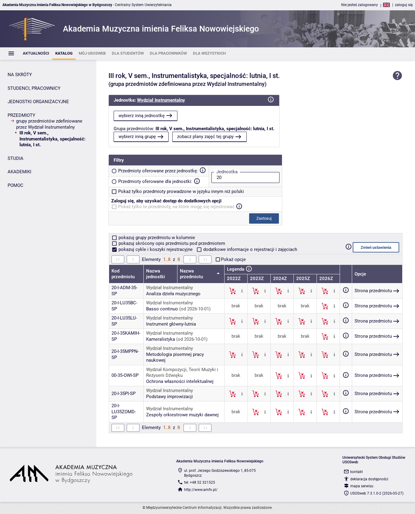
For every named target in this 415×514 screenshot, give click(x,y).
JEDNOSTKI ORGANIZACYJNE (38, 101)
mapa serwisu (361, 486)
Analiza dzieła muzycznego (173, 293)
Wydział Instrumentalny (161, 100)
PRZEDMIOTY (21, 115)
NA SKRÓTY (20, 74)
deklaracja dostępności (369, 479)
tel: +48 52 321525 (199, 482)
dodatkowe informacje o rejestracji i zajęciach (249, 249)
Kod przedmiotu (123, 274)
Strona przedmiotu (373, 290)
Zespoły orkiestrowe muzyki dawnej (182, 415)
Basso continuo (162, 309)
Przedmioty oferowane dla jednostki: (155, 181)
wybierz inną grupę (137, 136)
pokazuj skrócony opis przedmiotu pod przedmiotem (171, 243)
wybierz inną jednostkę (141, 115)
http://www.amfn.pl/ (201, 490)
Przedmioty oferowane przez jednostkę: (158, 171)
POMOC (15, 185)
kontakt (356, 472)
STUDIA (15, 158)
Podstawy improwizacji (169, 396)
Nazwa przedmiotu (192, 274)
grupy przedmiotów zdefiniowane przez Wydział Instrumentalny (49, 124)
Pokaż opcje (233, 259)
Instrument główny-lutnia (171, 324)
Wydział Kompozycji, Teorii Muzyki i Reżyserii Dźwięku (182, 372)
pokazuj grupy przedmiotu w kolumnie (156, 237)
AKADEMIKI (19, 171)
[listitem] (36, 53)
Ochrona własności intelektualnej (180, 381)
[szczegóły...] (242, 290)
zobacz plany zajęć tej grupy (205, 136)
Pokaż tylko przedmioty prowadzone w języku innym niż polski (181, 191)
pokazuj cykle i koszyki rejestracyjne (155, 249)
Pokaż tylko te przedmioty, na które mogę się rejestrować (176, 206)
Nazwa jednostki (155, 274)
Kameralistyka (160, 339)
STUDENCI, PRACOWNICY (34, 88)
